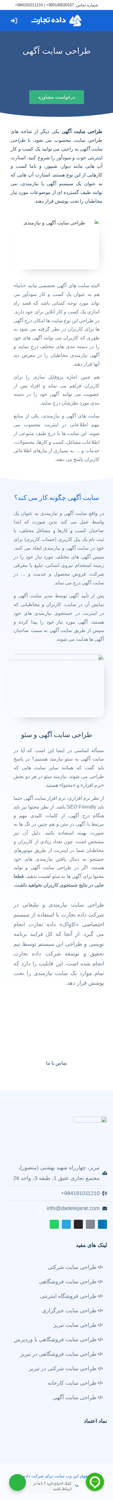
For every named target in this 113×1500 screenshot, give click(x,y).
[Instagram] (78, 1224)
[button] (99, 21)
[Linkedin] (102, 1224)
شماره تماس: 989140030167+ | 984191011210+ (56, 5)
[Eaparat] (90, 1224)
